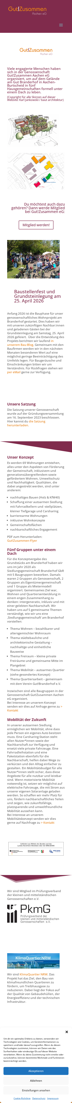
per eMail (14, 372)
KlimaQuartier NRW (34, 974)
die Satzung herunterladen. (26, 423)
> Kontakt (47, 823)
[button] (67, 1032)
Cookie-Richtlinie (22, 1098)
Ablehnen (36, 1080)
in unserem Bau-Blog (30, 343)
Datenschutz (38, 1098)
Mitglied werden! (36, 225)
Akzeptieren (36, 1071)
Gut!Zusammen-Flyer (22, 541)
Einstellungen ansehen (36, 1090)
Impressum (53, 1098)
